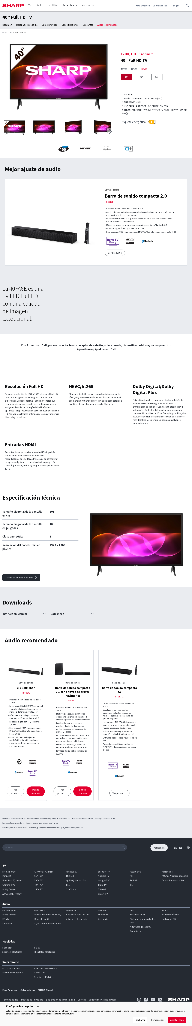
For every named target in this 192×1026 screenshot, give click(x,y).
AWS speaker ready (11, 893)
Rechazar (140, 1019)
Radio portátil (169, 918)
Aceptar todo (177, 1019)
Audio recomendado (107, 24)
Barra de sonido (42, 918)
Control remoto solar (173, 880)
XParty (5, 918)
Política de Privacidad (32, 999)
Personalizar (157, 1019)
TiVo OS (102, 889)
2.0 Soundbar (26, 688)
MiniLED (6, 875)
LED (68, 884)
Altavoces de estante (77, 918)
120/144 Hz (72, 889)
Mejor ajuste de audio (27, 24)
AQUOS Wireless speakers (175, 875)
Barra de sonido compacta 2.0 (136, 196)
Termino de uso (10, 999)
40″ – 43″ (38, 884)
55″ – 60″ (38, 880)
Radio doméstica (170, 914)
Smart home (70, 5)
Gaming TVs (8, 884)
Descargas (88, 24)
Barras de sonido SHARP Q (47, 914)
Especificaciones (70, 24)
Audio (40, 5)
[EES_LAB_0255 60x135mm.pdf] (152, 122)
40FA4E (134, 69)
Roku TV (102, 884)
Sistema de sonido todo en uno (143, 920)
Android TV (103, 875)
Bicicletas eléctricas (44, 951)
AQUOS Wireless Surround (47, 923)
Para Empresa (142, 5)
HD (131, 884)
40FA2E (124, 69)
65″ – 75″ (38, 875)
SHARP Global (45, 990)
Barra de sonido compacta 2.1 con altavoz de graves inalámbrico (72, 691)
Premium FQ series (12, 880)
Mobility (52, 5)
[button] (110, 131)
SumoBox (7, 923)
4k (131, 875)
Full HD (134, 880)
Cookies (82, 999)
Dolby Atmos (9, 889)
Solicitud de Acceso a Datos (102, 999)
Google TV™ (104, 880)
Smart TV (103, 893)
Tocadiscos (135, 931)
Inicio (4, 33)
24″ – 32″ (38, 889)
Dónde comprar (35, 791)
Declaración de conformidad (60, 999)
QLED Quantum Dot (76, 880)
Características (49, 24)
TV (29, 5)
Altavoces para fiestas (77, 914)
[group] (58, 77)
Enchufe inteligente (12, 972)
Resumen (7, 24)
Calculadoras (160, 5)
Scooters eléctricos (12, 951)
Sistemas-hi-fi (137, 914)
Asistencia (88, 5)
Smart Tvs (39, 972)
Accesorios (103, 918)
